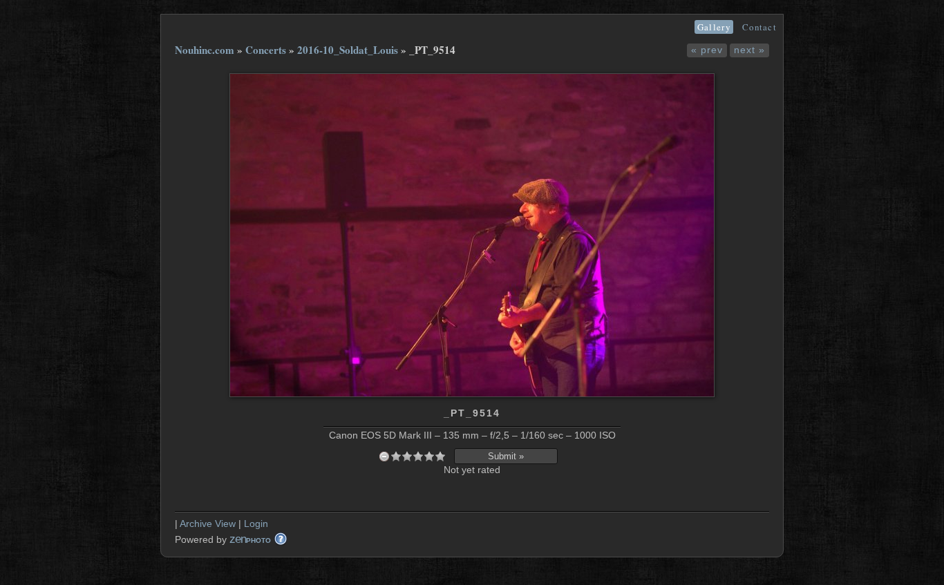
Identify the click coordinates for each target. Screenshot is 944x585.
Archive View (208, 523)
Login (256, 523)
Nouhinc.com (204, 49)
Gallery (713, 27)
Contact (759, 27)
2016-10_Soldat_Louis (347, 49)
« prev (707, 49)
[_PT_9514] (472, 393)
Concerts (265, 49)
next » (749, 49)
